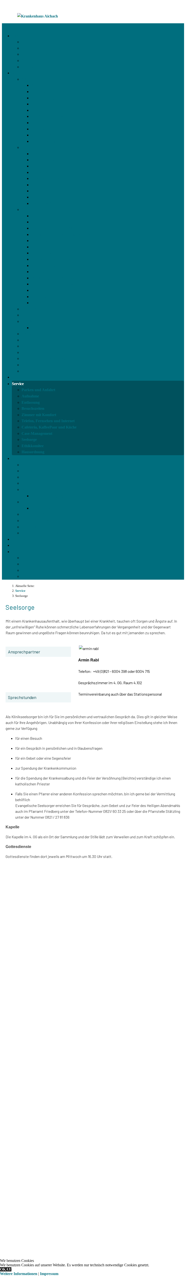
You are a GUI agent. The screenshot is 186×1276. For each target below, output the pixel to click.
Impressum (49, 1274)
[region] (93, 1078)
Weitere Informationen (18, 1274)
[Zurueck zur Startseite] (37, 16)
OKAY (5, 1269)
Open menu (11, 27)
